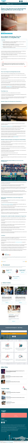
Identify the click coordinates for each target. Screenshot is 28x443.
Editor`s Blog (16, 416)
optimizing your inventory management (8, 204)
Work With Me (3, 415)
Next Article (24, 261)
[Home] (3, 1)
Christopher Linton (9, 86)
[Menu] (26, 1)
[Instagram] (20, 1)
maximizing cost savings (18, 242)
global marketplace (15, 136)
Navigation (3, 416)
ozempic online (8, 442)
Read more (9, 272)
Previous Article (4, 261)
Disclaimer (15, 415)
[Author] (9, 254)
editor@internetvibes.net (4, 420)
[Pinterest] (22, 1)
